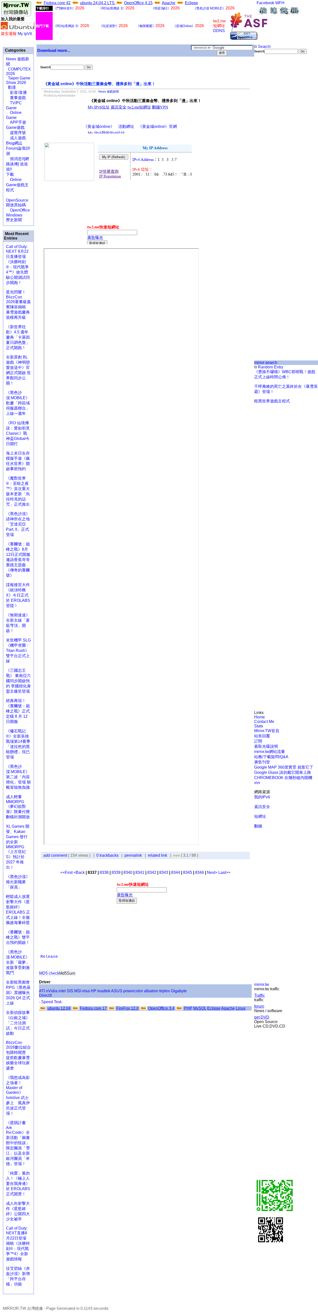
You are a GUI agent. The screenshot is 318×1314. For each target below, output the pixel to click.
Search (264, 46)
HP (93, 991)
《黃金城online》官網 (157, 126)
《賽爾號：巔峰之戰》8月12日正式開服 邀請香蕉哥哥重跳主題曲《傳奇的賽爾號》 (18, 559)
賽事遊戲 (16, 98)
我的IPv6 (262, 797)
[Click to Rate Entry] (174, 855)
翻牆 (258, 826)
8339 (116, 872)
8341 (139, 872)
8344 (175, 872)
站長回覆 (262, 736)
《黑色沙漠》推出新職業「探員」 (18, 882)
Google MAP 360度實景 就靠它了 (283, 767)
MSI (77, 991)
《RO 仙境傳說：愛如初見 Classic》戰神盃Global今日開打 (18, 433)
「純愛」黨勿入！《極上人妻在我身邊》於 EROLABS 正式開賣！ (18, 1183)
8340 (127, 872)
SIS (70, 991)
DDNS (219, 31)
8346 (199, 872)
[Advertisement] (271, 137)
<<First (67, 872)
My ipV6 (25, 34)
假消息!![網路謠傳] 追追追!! (17, 164)
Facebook (265, 3)
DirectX (45, 995)
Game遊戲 (15, 127)
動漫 (12, 87)
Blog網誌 (14, 143)
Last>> (224, 872)
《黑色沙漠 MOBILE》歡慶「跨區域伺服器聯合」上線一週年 (18, 403)
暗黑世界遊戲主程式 (272, 401)
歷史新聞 (14, 220)
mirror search (265, 362)
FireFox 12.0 (127, 1008)
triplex (164, 991)
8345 (187, 872)
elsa (86, 991)
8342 (151, 872)
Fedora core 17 (93, 1008)
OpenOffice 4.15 (138, 3)
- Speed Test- (50, 1002)
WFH (279, 3)
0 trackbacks (107, 855)
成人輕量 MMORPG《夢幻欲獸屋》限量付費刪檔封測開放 (18, 807)
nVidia (51, 991)
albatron (151, 991)
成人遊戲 (16, 138)
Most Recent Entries (16, 236)
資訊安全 (262, 807)
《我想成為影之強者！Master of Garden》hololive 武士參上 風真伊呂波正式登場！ (18, 1095)
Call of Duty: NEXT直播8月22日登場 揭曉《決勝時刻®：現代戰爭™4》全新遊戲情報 (18, 1243)
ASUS (116, 991)
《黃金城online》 (98, 126)
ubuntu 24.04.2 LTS (98, 3)
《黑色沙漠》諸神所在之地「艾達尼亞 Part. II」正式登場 (18, 524)
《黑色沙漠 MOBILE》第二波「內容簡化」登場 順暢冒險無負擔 (18, 776)
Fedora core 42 (57, 3)
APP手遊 (16, 122)
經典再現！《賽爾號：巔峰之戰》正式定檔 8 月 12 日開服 (18, 711)
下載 (10, 174)
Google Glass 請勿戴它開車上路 (282, 772)
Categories (15, 50)
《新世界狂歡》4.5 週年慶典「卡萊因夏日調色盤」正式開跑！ (18, 337)
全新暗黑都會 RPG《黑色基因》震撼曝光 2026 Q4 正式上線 (18, 992)
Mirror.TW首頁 (266, 731)
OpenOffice (18, 210)
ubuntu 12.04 (59, 1008)
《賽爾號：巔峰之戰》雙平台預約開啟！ (18, 937)
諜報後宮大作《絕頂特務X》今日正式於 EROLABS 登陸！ (18, 595)
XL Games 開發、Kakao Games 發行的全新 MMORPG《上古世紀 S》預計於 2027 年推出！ (17, 846)
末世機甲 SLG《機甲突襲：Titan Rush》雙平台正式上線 (18, 650)
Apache (168, 3)
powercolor (133, 991)
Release (49, 957)
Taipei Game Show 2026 (18, 80)
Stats (258, 726)
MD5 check (49, 973)
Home (259, 717)
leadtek (103, 991)
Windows (14, 215)
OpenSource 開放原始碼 (17, 200)
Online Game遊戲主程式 (17, 185)
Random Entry (270, 367)
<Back (80, 872)
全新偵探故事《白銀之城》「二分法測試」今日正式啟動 (18, 1022)
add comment (55, 855)
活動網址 (126, 126)
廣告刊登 (262, 762)
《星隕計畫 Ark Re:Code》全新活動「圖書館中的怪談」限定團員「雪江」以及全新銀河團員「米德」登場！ (18, 1143)
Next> (212, 872)
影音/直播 (16, 92)
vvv (257, 783)
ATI (42, 991)
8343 (163, 872)
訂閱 (258, 741)
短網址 (260, 816)
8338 (104, 872)
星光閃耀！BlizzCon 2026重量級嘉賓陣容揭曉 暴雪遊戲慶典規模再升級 (18, 305)
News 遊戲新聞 (108, 91)
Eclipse (191, 3)
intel (62, 991)
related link (157, 855)
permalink (133, 855)
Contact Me (264, 721)
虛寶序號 (16, 133)
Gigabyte (179, 991)
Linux (240, 1008)
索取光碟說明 (266, 746)
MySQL (199, 1008)
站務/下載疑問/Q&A (271, 757)
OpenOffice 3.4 (161, 1008)
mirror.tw (261, 984)
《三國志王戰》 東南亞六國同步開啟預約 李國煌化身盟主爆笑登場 (18, 680)
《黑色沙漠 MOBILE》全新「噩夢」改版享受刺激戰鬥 (18, 962)
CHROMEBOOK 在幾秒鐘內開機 (283, 778)
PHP (188, 1008)
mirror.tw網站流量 (269, 751)
